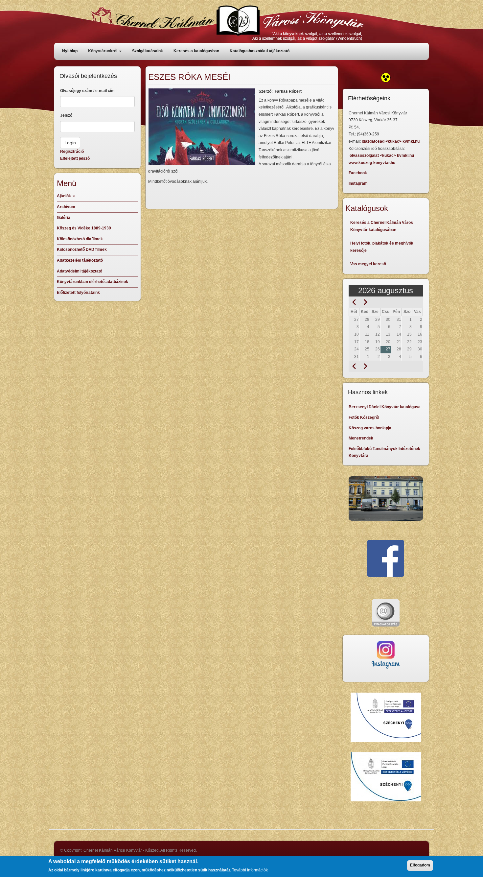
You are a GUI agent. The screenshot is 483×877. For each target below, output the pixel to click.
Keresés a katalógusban (196, 51)
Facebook (358, 173)
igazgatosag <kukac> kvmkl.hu (391, 141)
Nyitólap (70, 51)
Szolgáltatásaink (147, 51)
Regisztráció (72, 151)
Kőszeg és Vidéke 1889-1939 (84, 228)
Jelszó (66, 115)
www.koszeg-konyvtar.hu (372, 162)
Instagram (358, 183)
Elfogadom (420, 865)
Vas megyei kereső (368, 264)
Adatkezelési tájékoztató (80, 260)
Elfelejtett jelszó (75, 158)
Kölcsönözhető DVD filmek (82, 249)
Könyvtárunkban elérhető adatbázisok (92, 281)
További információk (250, 870)
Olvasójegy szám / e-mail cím (87, 90)
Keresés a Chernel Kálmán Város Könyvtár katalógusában (381, 226)
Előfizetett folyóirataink (78, 292)
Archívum (66, 206)
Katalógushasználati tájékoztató (259, 51)
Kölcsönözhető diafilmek (80, 239)
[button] (202, 126)
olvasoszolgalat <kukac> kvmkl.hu (382, 155)
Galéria (63, 217)
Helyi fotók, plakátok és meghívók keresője (381, 247)
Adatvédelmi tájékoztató (79, 271)
